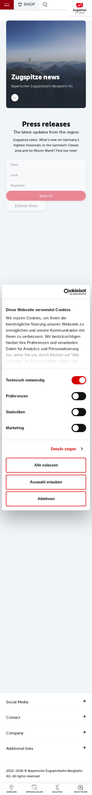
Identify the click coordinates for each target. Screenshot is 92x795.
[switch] (79, 396)
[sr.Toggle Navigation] (7, 4)
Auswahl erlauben (46, 482)
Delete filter (26, 206)
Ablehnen (46, 498)
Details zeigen (63, 449)
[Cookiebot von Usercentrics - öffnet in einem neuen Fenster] (65, 292)
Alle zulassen (46, 465)
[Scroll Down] (14, 97)
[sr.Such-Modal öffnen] (46, 4)
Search (46, 196)
